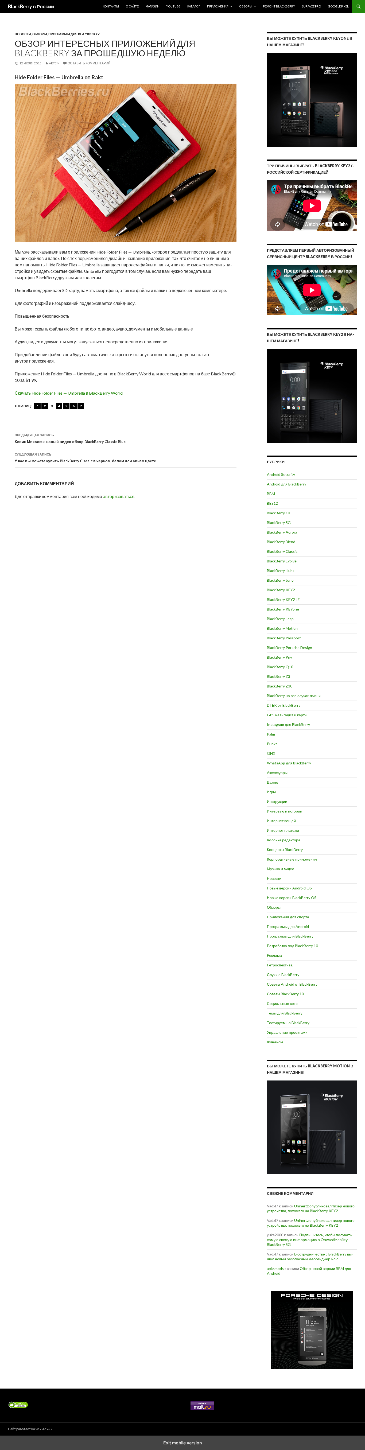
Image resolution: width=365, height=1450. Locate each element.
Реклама (274, 955)
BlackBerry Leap (280, 618)
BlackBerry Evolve (282, 561)
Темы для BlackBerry (284, 1013)
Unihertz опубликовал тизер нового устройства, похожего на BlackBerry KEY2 (311, 1208)
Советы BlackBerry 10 (285, 994)
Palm (271, 734)
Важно (272, 782)
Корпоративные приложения (292, 859)
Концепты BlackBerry (285, 849)
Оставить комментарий (89, 63)
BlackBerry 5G (279, 522)
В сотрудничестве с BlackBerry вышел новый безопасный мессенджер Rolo (310, 1256)
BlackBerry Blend (281, 541)
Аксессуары (277, 772)
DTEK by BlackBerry (283, 705)
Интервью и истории (284, 811)
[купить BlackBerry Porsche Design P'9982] (312, 1330)
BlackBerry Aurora (282, 532)
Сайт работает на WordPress (30, 1429)
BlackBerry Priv (279, 657)
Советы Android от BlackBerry (292, 984)
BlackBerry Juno (280, 580)
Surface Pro (311, 6)
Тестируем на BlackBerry (288, 1022)
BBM (271, 493)
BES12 (272, 503)
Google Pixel (338, 6)
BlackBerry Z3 (278, 676)
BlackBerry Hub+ (281, 570)
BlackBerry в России (31, 6)
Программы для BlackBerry (74, 34)
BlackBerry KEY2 (281, 590)
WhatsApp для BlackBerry (289, 763)
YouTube (173, 6)
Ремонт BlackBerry (279, 6)
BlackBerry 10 (278, 513)
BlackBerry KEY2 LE (283, 599)
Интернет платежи (283, 830)
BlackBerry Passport (284, 638)
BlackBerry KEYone (283, 609)
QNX (271, 753)
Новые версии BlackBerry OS (291, 897)
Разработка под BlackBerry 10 (292, 945)
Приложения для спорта (288, 917)
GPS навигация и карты (287, 715)
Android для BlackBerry (286, 484)
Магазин (152, 6)
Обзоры (245, 6)
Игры (271, 792)
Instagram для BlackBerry (288, 724)
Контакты (111, 6)
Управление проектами (287, 1032)
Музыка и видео (280, 868)
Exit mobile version (182, 1442)
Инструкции (277, 801)
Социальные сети (282, 1003)
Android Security (281, 474)
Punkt (272, 743)
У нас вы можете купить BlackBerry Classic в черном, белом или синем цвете (85, 457)
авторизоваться (118, 496)
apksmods (275, 1268)
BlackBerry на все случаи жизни (294, 695)
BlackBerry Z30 (279, 686)
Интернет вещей (281, 820)
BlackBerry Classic (282, 551)
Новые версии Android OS (289, 888)
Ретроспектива (280, 965)
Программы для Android (288, 926)
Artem (54, 63)
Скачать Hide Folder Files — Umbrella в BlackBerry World (69, 392)
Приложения (217, 6)
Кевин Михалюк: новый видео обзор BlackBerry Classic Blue (70, 438)
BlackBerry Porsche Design (289, 647)
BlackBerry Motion (282, 628)
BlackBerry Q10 (280, 666)
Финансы (275, 1042)
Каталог (193, 6)
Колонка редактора (283, 840)
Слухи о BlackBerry (283, 974)
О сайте (132, 6)
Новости (23, 34)
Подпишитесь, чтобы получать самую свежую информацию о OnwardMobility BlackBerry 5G (309, 1240)
